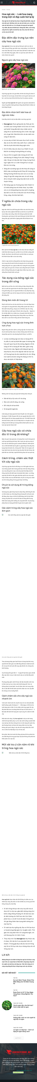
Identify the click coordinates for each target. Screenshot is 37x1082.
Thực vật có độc (17, 1003)
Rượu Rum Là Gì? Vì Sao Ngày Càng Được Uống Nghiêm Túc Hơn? (23, 994)
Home (3, 9)
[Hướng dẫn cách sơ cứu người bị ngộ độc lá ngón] (7, 1017)
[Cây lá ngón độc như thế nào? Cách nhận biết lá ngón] (7, 1005)
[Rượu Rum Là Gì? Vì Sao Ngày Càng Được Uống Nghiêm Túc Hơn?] (7, 993)
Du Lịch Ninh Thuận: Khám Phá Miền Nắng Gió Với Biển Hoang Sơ (23, 981)
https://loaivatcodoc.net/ (24, 1070)
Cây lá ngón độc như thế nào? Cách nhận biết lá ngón (23, 1006)
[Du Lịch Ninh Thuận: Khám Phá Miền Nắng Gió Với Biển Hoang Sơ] (7, 981)
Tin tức (8, 9)
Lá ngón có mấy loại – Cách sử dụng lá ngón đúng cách (23, 1030)
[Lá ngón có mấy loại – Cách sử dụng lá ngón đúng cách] (7, 1030)
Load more (18, 1038)
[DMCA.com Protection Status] (18, 1073)
